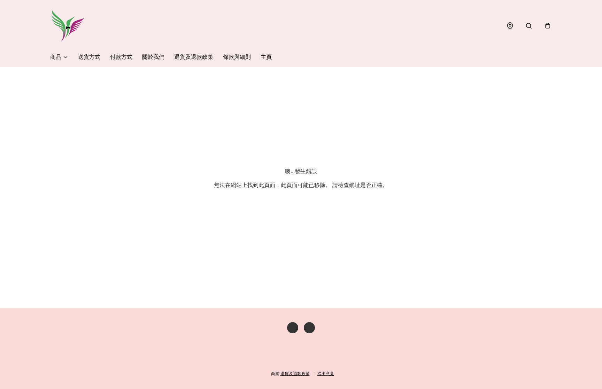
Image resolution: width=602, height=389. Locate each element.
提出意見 (325, 373)
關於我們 (153, 57)
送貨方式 (89, 57)
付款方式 (121, 57)
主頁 (266, 57)
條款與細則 (237, 57)
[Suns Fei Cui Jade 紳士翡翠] (67, 25)
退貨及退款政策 (193, 57)
